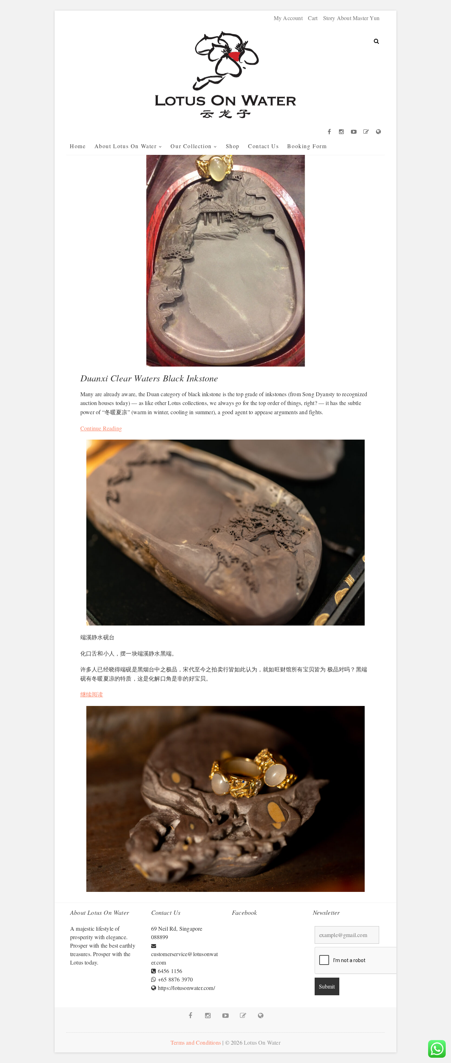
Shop (233, 146)
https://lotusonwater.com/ (186, 987)
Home (78, 146)
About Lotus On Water (125, 146)
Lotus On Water (262, 1042)
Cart (313, 18)
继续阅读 (91, 694)
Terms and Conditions (196, 1042)
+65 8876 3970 (175, 979)
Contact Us (263, 146)
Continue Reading (101, 428)
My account (288, 18)
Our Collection (191, 146)
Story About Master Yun (351, 18)
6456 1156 (170, 970)
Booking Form (307, 146)
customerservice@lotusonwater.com (184, 958)
